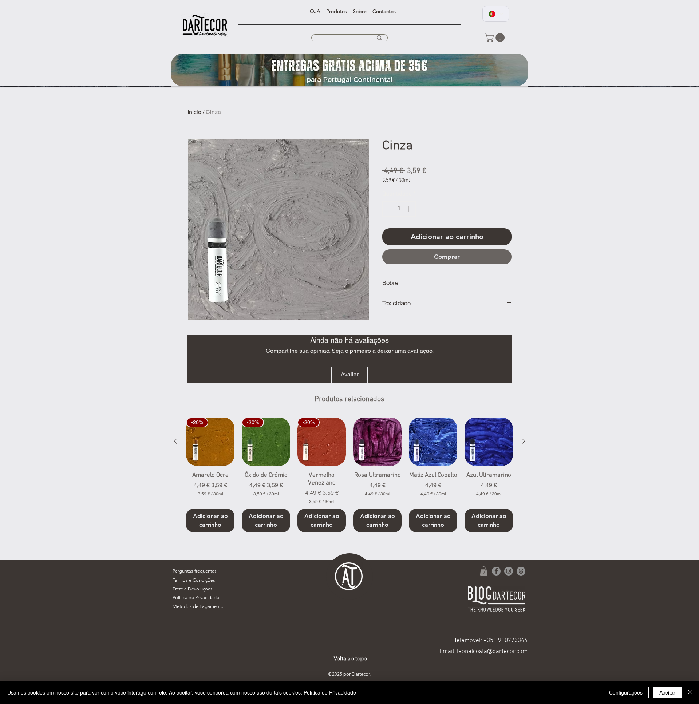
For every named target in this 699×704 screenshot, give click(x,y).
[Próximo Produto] (523, 441)
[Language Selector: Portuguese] (495, 14)
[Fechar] (690, 692)
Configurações (626, 692)
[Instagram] (508, 571)
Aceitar (667, 692)
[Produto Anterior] (175, 441)
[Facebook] (496, 571)
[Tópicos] (521, 571)
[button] (496, 37)
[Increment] (409, 209)
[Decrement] (388, 209)
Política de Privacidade (330, 692)
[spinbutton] (399, 209)
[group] (349, 475)
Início (194, 111)
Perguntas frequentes (195, 571)
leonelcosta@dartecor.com (492, 651)
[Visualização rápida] (377, 442)
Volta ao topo (350, 658)
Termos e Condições (194, 580)
